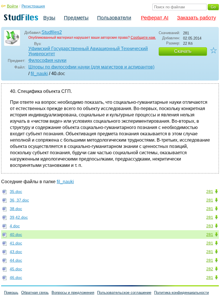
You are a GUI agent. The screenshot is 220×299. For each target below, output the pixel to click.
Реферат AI (154, 18)
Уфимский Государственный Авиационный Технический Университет (88, 51)
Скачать (182, 51)
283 (209, 226)
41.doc (16, 243)
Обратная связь (35, 292)
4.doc (15, 226)
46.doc (16, 277)
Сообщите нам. (143, 37)
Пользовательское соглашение (124, 292)
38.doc (16, 208)
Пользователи (114, 18)
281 (209, 191)
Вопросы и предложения (73, 292)
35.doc (16, 191)
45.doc (16, 269)
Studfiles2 (52, 32)
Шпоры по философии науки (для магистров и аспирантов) (91, 67)
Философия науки (47, 60)
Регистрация (33, 6)
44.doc (16, 260)
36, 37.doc (19, 200)
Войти (12, 6)
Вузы (49, 18)
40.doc (16, 234)
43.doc (16, 251)
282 (209, 269)
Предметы (76, 18)
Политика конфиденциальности (181, 292)
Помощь (11, 292)
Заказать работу (196, 18)
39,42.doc (19, 217)
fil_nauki (39, 73)
